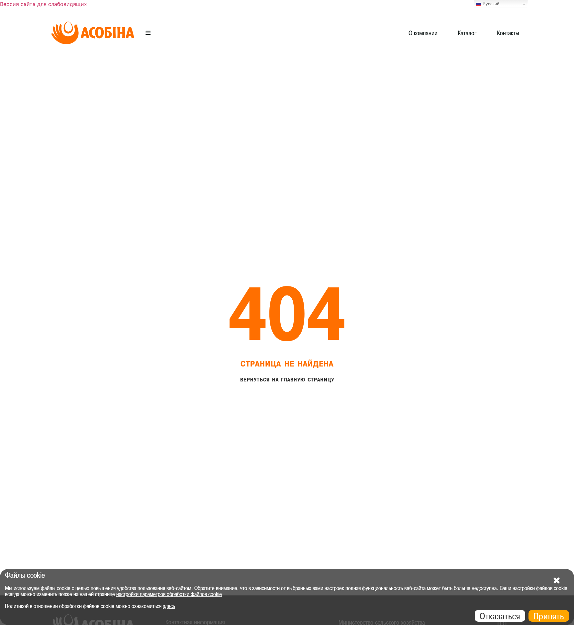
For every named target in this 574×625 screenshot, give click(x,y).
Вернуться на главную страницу (287, 380)
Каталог (467, 33)
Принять (548, 616)
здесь (169, 606)
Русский (490, 3)
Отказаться (500, 616)
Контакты (508, 33)
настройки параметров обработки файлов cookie (169, 594)
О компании (423, 33)
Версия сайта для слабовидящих (43, 4)
